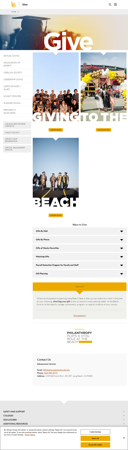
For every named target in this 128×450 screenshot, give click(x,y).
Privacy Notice (30, 435)
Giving (14, 12)
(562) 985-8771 (50, 373)
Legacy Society (12, 132)
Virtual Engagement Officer (15, 149)
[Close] (124, 438)
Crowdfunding (55, 130)
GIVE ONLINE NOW (103, 130)
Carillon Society (13, 72)
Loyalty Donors (12, 96)
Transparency (80, 315)
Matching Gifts (42, 256)
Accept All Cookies (95, 445)
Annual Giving (11, 55)
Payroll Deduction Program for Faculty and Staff (57, 265)
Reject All (95, 438)
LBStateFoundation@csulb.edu (56, 370)
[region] (64, 438)
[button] (64, 411)
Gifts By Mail (42, 231)
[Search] (108, 4)
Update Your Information (11, 140)
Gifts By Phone (42, 239)
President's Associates (10, 111)
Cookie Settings (95, 432)
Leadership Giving (13, 79)
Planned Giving (12, 103)
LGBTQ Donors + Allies (12, 88)
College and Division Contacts (15, 125)
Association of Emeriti (12, 64)
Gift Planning (42, 273)
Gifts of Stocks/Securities (47, 248)
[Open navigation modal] (114, 4)
